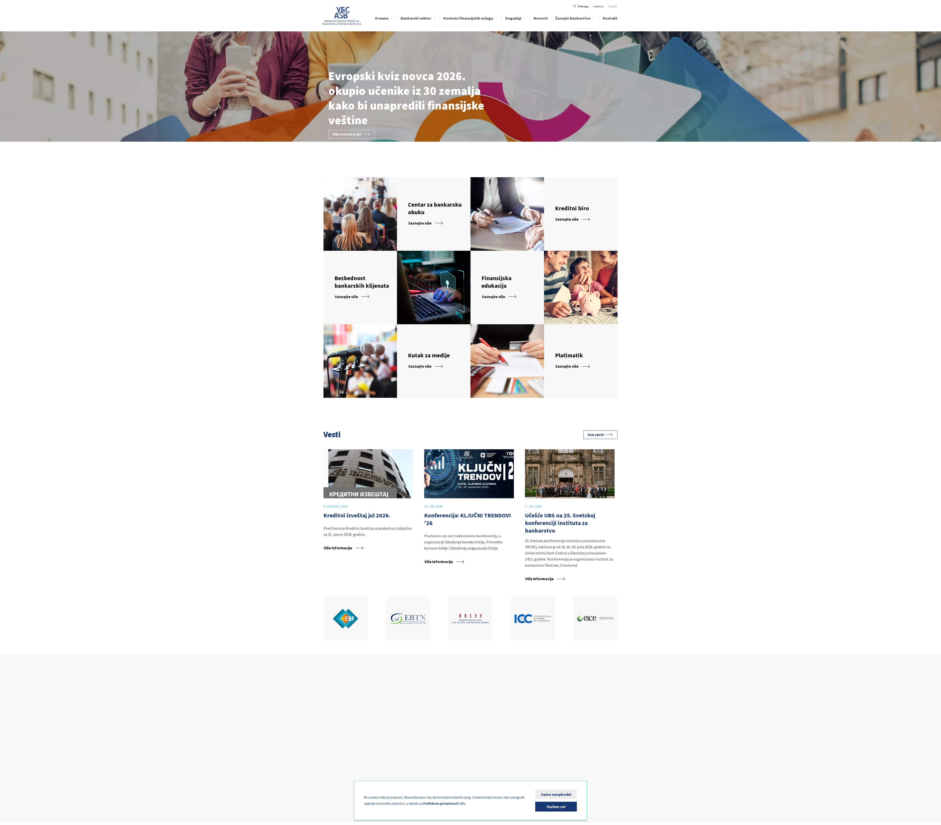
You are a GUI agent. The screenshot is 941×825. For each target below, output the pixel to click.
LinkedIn (374, 666)
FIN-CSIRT (329, 778)
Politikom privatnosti (441, 803)
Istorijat (328, 708)
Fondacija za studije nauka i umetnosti (347, 767)
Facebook (328, 666)
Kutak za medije (333, 773)
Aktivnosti (329, 746)
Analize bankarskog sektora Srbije (400, 724)
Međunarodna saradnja (338, 756)
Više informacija (347, 134)
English (613, 6)
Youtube (359, 666)
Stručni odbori (332, 751)
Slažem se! (556, 806)
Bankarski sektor (416, 18)
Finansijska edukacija (442, 719)
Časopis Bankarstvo (573, 18)
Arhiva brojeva (551, 719)
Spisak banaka (437, 702)
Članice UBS (331, 702)
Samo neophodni (556, 794)
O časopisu (548, 702)
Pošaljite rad (549, 729)
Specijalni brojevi (552, 724)
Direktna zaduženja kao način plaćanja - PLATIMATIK (453, 732)
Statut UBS (330, 713)
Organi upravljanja (335, 719)
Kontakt (610, 18)
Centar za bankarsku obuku (340, 740)
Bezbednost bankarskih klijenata (448, 724)
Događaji (513, 18)
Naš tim (328, 724)
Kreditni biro (331, 729)
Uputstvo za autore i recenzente (561, 708)
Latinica (598, 6)
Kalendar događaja (501, 702)
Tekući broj (548, 713)
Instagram (344, 666)
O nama (381, 18)
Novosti (540, 18)
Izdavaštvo (330, 762)
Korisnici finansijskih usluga (468, 18)
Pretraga (583, 6)
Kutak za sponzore (500, 708)
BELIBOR (384, 719)
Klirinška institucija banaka (340, 735)
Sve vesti (596, 434)
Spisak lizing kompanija (443, 708)
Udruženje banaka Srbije (342, 16)
